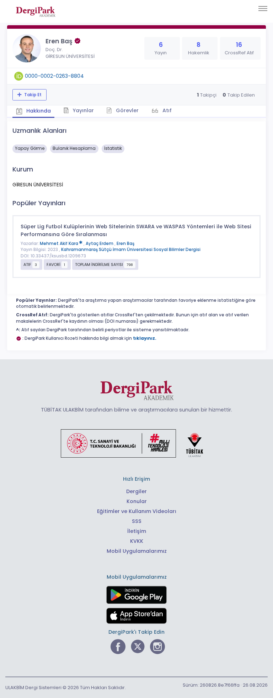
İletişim (136, 531)
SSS (136, 521)
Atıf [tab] (166, 110)
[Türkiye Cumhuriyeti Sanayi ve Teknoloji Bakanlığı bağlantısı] (136, 443)
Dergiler (136, 491)
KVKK (136, 541)
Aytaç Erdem (100, 243)
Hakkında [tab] (38, 110)
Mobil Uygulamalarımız (137, 551)
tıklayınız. (144, 338)
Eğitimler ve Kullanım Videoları (136, 511)
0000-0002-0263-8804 (54, 76)
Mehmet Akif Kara (59, 243)
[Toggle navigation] (263, 8)
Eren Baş (125, 243)
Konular (137, 501)
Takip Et (32, 95)
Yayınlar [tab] (82, 110)
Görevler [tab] (126, 110)
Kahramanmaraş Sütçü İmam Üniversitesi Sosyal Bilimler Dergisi (130, 249)
